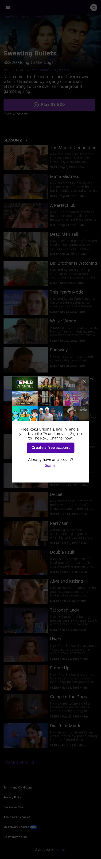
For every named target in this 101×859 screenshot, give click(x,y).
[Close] (84, 381)
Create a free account (50, 448)
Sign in (50, 465)
